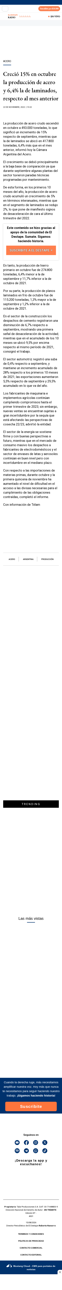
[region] (31, 48)
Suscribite (31, 1106)
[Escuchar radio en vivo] (4, 16)
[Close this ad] (60, 1272)
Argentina (28, 559)
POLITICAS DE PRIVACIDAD (31, 1241)
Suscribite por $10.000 (49, 8)
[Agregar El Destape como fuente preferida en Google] (31, 113)
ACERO (12, 559)
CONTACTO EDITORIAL (31, 1255)
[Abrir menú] (5, 8)
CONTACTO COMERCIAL (31, 1248)
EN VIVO (55, 16)
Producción (47, 559)
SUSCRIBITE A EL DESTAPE (30, 250)
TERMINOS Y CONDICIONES (31, 1234)
